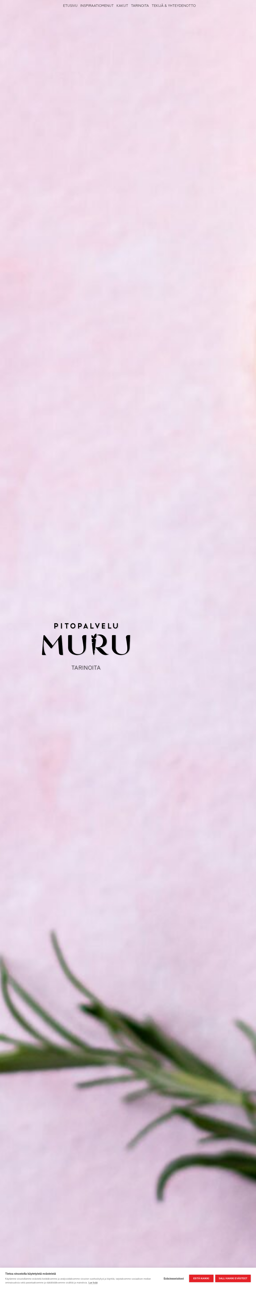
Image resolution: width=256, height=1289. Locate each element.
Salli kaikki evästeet (233, 1278)
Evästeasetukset (174, 1278)
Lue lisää (93, 1282)
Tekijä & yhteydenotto (174, 5)
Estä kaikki (201, 1278)
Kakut (122, 5)
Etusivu (70, 5)
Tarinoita (140, 5)
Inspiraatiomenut (97, 5)
